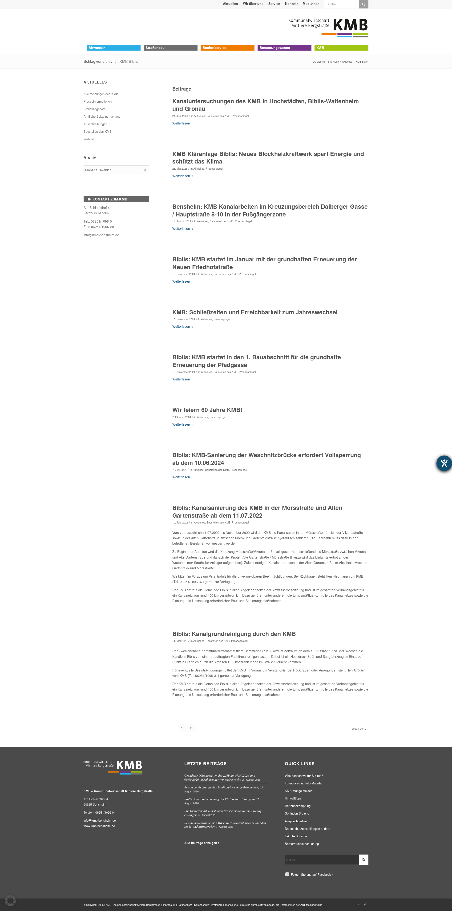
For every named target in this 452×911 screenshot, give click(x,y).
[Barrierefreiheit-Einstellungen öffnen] (444, 463)
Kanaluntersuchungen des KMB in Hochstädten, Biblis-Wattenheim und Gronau (265, 105)
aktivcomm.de (266, 905)
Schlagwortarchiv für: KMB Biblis (111, 61)
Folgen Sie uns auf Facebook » (312, 874)
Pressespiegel (240, 116)
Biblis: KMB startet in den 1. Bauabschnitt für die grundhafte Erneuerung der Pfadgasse (256, 361)
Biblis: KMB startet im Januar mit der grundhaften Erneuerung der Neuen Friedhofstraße (264, 263)
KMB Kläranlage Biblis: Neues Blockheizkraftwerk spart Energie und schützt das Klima (268, 157)
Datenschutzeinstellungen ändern (307, 828)
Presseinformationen (98, 101)
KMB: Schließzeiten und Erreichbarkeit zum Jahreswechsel (255, 312)
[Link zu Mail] (357, 904)
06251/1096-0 (104, 812)
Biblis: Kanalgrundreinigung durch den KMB (234, 633)
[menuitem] (231, 3)
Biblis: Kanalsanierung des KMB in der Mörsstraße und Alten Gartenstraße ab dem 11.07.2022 (257, 511)
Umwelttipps (293, 798)
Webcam (90, 139)
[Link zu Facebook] (364, 904)
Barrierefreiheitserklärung (302, 843)
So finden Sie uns (297, 813)
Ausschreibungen (95, 124)
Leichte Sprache (296, 836)
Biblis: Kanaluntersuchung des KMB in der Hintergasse (219, 799)
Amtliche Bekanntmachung (102, 116)
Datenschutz (185, 905)
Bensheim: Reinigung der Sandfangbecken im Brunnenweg (221, 787)
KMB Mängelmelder (298, 790)
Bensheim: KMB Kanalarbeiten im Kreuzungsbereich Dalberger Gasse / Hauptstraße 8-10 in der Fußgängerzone (270, 210)
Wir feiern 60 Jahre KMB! (207, 409)
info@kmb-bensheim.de (101, 234)
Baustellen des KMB (218, 116)
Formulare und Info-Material (303, 783)
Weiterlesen (181, 123)
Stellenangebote (94, 109)
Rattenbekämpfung (298, 805)
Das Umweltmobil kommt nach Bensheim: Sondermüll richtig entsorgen (223, 813)
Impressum (168, 905)
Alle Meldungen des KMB (101, 94)
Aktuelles (199, 116)
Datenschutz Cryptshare (208, 905)
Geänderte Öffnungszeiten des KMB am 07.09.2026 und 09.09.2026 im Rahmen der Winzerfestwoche (219, 777)
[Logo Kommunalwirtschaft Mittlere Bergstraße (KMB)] (328, 26)
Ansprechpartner (296, 821)
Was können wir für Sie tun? (304, 775)
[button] (10, 900)
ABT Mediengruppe (311, 905)
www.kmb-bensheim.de (99, 825)
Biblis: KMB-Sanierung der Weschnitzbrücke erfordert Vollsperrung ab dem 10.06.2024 (266, 459)
